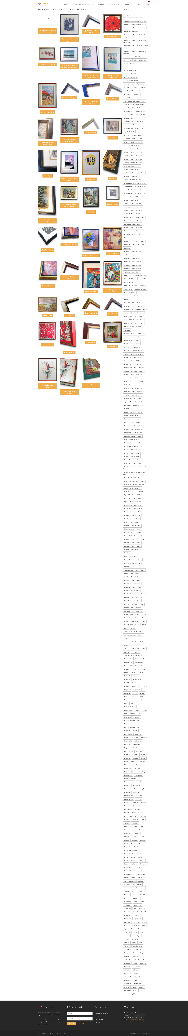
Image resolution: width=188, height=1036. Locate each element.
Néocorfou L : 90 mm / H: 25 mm (133, 813)
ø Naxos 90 (127, 980)
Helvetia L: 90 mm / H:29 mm (132, 587)
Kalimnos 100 (139, 662)
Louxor (137, 710)
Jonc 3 (126, 638)
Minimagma (138, 775)
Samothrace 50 (137, 884)
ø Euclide (127, 963)
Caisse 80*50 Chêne (140, 289)
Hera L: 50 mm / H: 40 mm (132, 590)
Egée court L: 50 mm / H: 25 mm (133, 491)
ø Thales (134, 987)
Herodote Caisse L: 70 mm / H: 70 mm (135, 594)
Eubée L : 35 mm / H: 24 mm (132, 549)
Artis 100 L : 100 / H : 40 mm (132, 204)
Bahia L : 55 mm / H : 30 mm (132, 221)
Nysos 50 (143, 816)
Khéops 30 (127, 679)
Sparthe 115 (127, 915)
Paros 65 (143, 837)
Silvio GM (142, 895)
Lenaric (142, 693)
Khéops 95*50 (137, 679)
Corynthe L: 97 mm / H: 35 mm (133, 374)
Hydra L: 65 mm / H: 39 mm (132, 614)
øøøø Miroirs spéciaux (130, 994)
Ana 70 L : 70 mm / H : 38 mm (133, 156)
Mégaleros (127, 748)
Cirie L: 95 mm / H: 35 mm (131, 344)
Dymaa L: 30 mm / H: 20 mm (132, 488)
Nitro (131, 816)
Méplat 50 (127, 758)
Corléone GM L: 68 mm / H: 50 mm (134, 368)
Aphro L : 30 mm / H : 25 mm (132, 180)
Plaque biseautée (129, 854)
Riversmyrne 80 (141, 874)
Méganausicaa (128, 751)
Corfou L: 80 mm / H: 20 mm (132, 364)
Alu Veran (127, 98)
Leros (133, 696)
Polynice (133, 860)
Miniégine (136, 772)
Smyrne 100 (127, 905)
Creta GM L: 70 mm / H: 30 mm (133, 388)
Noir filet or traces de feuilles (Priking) (69, 206)
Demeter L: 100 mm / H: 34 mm (133, 429)
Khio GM (126, 683)
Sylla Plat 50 (135, 925)
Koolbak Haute (136, 686)
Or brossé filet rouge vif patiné (69, 278)
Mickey (143, 758)
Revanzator (99, 1019)
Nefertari (137, 809)
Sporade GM (128, 919)
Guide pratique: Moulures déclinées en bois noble (134, 52)
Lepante (126, 696)
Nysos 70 (127, 819)
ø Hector (135, 963)
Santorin (126, 891)
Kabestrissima (128, 659)
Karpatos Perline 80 (139, 669)
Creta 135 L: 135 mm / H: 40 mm (133, 381)
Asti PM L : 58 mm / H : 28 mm (133, 214)
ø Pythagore (127, 984)
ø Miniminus (127, 973)
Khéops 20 (136, 676)
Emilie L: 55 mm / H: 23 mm (132, 515)
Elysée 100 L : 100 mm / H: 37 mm (134, 508)
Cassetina (127, 330)
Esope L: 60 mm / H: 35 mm (132, 543)
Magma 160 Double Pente (131, 727)
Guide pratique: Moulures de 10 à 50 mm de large (135, 36)
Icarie (144, 614)
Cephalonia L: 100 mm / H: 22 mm (134, 337)
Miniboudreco (128, 768)
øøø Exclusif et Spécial (130, 990)
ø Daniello (136, 960)
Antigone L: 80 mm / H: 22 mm (133, 176)
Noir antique (112, 138)
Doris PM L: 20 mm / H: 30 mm (133, 463)
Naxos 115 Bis (128, 795)
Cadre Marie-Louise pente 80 (132, 268)
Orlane (126, 830)
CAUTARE (71, 1024)
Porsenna (142, 860)
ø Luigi (138, 966)
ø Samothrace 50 (139, 984)
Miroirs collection (129, 782)
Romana (133, 878)
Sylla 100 (127, 922)
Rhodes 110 (134, 864)
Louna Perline (128, 710)
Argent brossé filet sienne (47, 64)
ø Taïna (126, 987)
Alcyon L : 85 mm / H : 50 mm (133, 142)
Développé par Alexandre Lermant (140, 1033)
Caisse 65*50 (143, 286)
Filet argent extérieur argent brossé (47, 144)
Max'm (126, 737)
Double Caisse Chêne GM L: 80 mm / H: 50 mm (135, 468)
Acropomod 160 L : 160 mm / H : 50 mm (135, 115)
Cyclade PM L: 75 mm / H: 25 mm (134, 405)
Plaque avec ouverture (130, 850)
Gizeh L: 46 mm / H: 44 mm (132, 573)
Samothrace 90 (140, 888)
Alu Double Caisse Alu (130, 77)
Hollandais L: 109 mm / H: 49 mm (133, 604)
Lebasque (127, 693)
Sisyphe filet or (112, 347)
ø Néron (136, 980)
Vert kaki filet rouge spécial (47, 386)
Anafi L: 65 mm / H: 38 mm (132, 166)
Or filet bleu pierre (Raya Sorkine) (112, 291)
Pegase (142, 840)
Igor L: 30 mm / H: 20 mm (131, 618)
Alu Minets (143, 87)
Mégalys (135, 748)
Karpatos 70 (127, 669)
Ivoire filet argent (91, 132)
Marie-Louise (128, 734)
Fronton (126, 567)
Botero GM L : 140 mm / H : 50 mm (134, 241)
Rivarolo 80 (127, 871)
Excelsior (127, 553)
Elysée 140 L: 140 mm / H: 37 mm (134, 512)
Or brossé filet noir (112, 253)
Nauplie (142, 789)
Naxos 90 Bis (136, 806)
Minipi (126, 778)
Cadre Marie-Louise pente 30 (132, 262)
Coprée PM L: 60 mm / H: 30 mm (133, 357)
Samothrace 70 (128, 888)
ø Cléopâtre (127, 960)
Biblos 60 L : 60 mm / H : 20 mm (133, 234)
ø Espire (144, 960)
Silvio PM (127, 898)
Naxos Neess (128, 809)
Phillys (140, 843)
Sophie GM (142, 908)
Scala (133, 891)
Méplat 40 (144, 755)
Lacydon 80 (137, 690)
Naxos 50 (135, 802)
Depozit (97, 1016)
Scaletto (140, 891)
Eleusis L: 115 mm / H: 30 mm (133, 505)
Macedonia (127, 717)
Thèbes (133, 929)
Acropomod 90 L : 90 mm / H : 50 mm (135, 128)
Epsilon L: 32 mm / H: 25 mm (132, 532)
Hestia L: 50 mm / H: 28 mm (132, 601)
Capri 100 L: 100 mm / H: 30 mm (133, 303)
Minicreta (137, 768)
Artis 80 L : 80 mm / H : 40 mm (133, 207)
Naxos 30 (127, 802)
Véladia (134, 943)
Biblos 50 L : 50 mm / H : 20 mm (133, 231)
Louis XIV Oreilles (129, 707)
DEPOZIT (101, 5)
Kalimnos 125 (128, 666)
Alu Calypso (136, 56)
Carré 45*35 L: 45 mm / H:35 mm (133, 316)
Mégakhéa (127, 744)
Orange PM (127, 826)
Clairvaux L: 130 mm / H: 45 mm (133, 347)
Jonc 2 (133, 628)
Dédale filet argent (112, 99)
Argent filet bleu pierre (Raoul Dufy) (91, 76)
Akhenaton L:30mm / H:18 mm (133, 138)
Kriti (144, 686)
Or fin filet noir (69, 315)
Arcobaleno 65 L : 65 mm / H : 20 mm (135, 190)
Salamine (140, 881)
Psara (126, 864)
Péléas (126, 843)
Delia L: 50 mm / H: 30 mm (132, 419)
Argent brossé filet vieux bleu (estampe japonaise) (69, 66)
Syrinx (126, 929)
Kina (141, 683)
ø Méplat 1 (127, 970)
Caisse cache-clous (130, 292)
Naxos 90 (127, 806)
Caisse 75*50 (128, 289)
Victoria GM (127, 949)
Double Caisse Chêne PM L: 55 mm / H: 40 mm (135, 473)
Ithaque (144, 625)
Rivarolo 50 (137, 867)
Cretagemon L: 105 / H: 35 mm (133, 395)
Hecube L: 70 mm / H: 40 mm (132, 580)
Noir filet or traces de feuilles (47, 221)
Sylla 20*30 (136, 922)
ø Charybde (135, 956)
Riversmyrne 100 (138, 871)
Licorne (126, 703)
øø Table (141, 987)
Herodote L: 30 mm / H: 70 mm (133, 597)
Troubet (126, 936)
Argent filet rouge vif (47, 112)
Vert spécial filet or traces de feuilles (91, 386)
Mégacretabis (128, 741)
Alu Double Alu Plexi (130, 74)
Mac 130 (132, 713)
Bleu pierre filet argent (69, 98)
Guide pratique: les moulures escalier (134, 28)
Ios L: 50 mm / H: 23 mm (138, 621)
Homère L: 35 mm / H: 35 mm (132, 607)
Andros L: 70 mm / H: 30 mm (132, 169)
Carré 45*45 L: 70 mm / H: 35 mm (134, 320)
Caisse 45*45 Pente (130, 279)
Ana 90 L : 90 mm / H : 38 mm (133, 159)
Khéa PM (127, 676)
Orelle (135, 826)
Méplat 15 (127, 755)
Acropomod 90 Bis (129, 125)
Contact (98, 1022)
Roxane (140, 878)
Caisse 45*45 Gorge (140, 275)
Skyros (142, 901)
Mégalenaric (136, 744)
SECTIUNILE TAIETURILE (84, 5)
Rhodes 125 (143, 864)
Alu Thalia (137, 94)
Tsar (133, 936)
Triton (141, 932)
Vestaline (127, 946)
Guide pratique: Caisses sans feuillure (135, 24)
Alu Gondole (140, 84)
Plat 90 (126, 860)
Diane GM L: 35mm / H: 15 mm (133, 443)
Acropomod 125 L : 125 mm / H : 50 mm (135, 111)
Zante (134, 953)
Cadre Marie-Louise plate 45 (132, 272)
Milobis (126, 761)
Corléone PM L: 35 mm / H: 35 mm (134, 371)
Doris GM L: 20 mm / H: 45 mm (133, 460)
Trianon (134, 932)
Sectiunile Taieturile (101, 1013)
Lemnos (135, 693)
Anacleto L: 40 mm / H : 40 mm (133, 162)
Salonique (127, 884)
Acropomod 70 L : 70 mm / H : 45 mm (135, 121)
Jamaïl (126, 628)
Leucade (140, 696)
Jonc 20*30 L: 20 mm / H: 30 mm (133, 635)
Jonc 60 (126, 652)
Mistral (139, 782)
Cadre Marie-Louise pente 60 (132, 265)
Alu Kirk (135, 87)
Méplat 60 (135, 758)
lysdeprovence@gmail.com (136, 1020)
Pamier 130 (127, 833)
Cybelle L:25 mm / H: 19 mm (132, 398)
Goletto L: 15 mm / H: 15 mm (132, 577)
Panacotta (137, 833)
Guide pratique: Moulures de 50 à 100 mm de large (135, 47)
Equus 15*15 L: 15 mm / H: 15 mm (134, 536)
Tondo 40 (127, 932)
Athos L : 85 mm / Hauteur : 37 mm (134, 217)
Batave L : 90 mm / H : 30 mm (133, 227)
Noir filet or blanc (112, 204)
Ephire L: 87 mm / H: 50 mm (132, 525)
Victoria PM (137, 949)
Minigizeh (144, 772)
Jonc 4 (126, 645)
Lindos (133, 703)
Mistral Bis (127, 785)
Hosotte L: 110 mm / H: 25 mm (133, 611)
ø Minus (136, 973)
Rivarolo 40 (127, 867)
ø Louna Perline (128, 966)
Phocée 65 (137, 847)
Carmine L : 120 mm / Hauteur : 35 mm (135, 309)
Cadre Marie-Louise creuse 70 (132, 258)
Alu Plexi (138, 91)
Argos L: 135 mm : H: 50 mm (132, 200)
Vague (138, 936)
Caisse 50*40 (142, 279)
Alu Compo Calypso (140, 60)
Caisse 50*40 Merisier (130, 286)
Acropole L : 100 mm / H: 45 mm (133, 108)
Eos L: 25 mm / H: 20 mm (131, 522)
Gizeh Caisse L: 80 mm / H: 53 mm (134, 570)
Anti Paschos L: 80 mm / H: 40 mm (134, 173)
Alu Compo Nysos (129, 67)
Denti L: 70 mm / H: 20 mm (132, 439)
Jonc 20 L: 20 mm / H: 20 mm (132, 631)
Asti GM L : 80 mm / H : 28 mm (133, 210)
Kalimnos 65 (138, 666)
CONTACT (139, 5)
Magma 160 (127, 724)
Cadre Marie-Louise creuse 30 (132, 251)
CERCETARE (81, 1023)
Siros (135, 901)
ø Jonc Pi (143, 963)
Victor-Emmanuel (137, 946)
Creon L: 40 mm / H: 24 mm (132, 378)
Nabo (135, 789)
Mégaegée (138, 741)
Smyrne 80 (127, 908)
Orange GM (135, 823)
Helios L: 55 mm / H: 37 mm (132, 584)
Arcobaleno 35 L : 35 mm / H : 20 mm (135, 183)
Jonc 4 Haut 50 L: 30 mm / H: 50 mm (135, 649)
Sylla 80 (126, 925)
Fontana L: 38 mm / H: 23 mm (132, 560)
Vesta (140, 943)
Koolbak (126, 686)
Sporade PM (137, 919)
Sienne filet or (91, 343)
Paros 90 (126, 840)
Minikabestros (128, 775)
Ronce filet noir (112, 314)
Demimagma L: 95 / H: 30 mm (132, 436)
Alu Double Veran (129, 84)
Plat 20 (139, 854)
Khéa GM (140, 673)
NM (136, 816)
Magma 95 (127, 731)
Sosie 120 (127, 912)
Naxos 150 (139, 795)
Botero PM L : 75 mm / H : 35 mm (134, 244)
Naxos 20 (138, 799)
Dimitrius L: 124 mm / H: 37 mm (133, 450)
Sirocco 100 (136, 898)
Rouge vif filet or (47, 345)
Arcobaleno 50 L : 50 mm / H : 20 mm (135, 186)
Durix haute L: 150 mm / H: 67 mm (134, 484)
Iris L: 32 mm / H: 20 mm (131, 625)
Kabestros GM (139, 659)
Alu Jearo (127, 87)
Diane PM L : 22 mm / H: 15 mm (133, 446)
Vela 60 (126, 943)
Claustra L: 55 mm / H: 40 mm (133, 350)
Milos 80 (134, 765)
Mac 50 (140, 713)
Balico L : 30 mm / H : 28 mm (132, 224)
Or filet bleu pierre (90, 292)
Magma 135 (136, 717)
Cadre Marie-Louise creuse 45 (132, 255)
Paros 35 (135, 837)
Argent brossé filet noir (113, 36)
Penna (133, 843)
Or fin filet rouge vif (91, 313)
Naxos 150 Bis (128, 799)
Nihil (125, 816)
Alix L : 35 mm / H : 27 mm (132, 145)
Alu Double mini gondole (131, 80)
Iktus (143, 618)
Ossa (132, 830)
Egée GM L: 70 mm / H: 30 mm (133, 495)
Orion (141, 826)
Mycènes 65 (136, 785)
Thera (139, 929)
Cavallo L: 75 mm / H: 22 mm (132, 333)
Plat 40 (126, 857)
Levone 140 (137, 700)
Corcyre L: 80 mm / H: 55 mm (132, 361)
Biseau (126, 238)
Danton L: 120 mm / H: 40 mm (133, 412)
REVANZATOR (114, 5)
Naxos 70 (143, 802)
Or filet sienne (47, 316)
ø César (126, 956)
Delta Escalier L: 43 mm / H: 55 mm (134, 426)
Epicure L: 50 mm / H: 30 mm (132, 529)
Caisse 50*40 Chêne (130, 282)
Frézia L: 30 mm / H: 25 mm (132, 563)
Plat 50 (133, 857)
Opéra (142, 819)
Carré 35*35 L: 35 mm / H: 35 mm (134, 313)
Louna (139, 707)
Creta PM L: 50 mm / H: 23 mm (133, 391)
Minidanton (127, 772)
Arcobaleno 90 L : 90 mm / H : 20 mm (135, 193)
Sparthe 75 (137, 915)
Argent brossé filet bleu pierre (69, 40)
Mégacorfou (134, 737)
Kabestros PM (128, 662)
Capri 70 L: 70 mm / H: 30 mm (133, 306)
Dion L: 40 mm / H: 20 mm (131, 453)
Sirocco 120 (127, 901)
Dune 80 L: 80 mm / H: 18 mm (133, 478)
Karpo (126, 673)
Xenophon (127, 953)
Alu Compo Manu (129, 63)
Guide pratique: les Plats (131, 31)
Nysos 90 (135, 819)
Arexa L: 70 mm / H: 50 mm (132, 197)
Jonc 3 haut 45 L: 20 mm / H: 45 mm (134, 642)
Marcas (135, 731)
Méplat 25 (135, 755)
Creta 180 (127, 385)
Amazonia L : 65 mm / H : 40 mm (133, 149)
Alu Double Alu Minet (130, 70)
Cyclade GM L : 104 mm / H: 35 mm (134, 402)
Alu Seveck (127, 94)
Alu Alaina (127, 56)
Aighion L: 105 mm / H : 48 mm (133, 135)
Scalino (126, 895)
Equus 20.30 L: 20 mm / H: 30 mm (134, 539)
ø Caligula (142, 953)
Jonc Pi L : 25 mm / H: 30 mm (133, 655)
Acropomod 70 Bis (129, 118)
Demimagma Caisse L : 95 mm (133, 433)
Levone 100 (127, 700)
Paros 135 (127, 837)
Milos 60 (126, 765)
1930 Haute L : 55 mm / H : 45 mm (134, 104)
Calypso (126, 299)
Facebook (128, 5)
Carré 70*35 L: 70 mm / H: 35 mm (134, 323)
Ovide (138, 830)
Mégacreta (144, 737)
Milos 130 (134, 761)
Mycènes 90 (127, 789)
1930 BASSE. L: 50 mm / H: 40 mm (134, 101)
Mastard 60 (138, 734)
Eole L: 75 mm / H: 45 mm (131, 519)
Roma (126, 878)
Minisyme (133, 778)
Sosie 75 (143, 912)
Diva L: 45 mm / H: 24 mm (131, 456)
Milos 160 (142, 761)
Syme (143, 925)
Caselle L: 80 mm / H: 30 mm (132, 327)
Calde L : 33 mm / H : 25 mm (132, 296)
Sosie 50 (135, 912)
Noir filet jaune (90, 179)
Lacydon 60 (127, 690)
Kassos (133, 673)
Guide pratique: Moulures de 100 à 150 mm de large (134, 41)
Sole (134, 908)
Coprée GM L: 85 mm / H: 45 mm (133, 354)
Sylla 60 (144, 922)
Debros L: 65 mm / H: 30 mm (132, 415)
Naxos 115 (136, 792)
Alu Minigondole (128, 91)
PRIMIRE (67, 5)
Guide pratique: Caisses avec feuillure (135, 21)
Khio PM (134, 683)
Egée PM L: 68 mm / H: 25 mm (133, 498)
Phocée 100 (127, 847)
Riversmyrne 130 (129, 874)
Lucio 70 (144, 710)
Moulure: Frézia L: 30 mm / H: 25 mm (48, 31)
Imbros (126, 621)
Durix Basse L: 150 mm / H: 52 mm (134, 481)
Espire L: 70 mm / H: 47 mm (132, 546)
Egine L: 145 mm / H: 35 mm (132, 502)
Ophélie (126, 823)
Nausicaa (127, 792)
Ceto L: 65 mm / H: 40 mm (132, 340)
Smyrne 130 (137, 905)
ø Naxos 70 (137, 977)
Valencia (126, 939)
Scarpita (134, 895)
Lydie (125, 713)
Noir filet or (112, 179)
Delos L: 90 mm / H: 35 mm (132, 422)
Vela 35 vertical (136, 939)
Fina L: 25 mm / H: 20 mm (131, 556)
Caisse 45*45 (128, 275)
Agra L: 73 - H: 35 (129, 132)
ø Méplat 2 (136, 970)
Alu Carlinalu (128, 60)
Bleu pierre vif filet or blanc (91, 102)
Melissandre (139, 751)
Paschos (134, 840)
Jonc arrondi (135, 652)
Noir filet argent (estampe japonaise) (69, 179)
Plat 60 (140, 857)
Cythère (126, 409)
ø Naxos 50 (127, 977)
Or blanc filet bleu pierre (69, 244)
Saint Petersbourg (129, 881)
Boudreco (127, 248)
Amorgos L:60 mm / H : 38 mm (133, 152)
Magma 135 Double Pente (131, 720)
